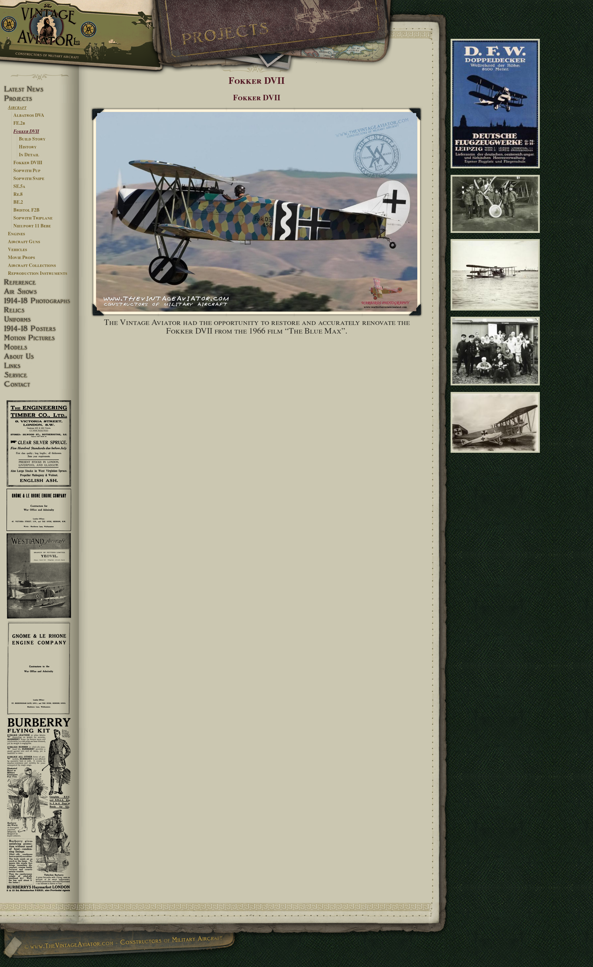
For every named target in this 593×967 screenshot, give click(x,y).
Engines (16, 233)
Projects (39, 98)
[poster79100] (496, 171)
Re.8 (18, 194)
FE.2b (19, 123)
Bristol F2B (26, 209)
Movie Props (21, 257)
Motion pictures (39, 337)
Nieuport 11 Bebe (32, 225)
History (28, 146)
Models (39, 347)
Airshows (39, 291)
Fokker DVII (26, 131)
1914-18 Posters (39, 328)
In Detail (29, 154)
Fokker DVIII (27, 162)
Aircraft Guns (24, 241)
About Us (39, 356)
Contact (39, 384)
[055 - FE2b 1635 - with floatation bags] (496, 313)
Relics (39, 310)
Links (39, 365)
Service (39, 375)
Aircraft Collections (32, 265)
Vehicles (17, 249)
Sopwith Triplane (33, 217)
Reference (39, 282)
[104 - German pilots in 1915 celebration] (496, 236)
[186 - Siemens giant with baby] (496, 455)
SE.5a (19, 186)
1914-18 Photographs (39, 300)
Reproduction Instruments (37, 273)
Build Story (32, 138)
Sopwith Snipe (28, 178)
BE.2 (18, 202)
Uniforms (39, 319)
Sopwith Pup (26, 170)
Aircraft (17, 107)
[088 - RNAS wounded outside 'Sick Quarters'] (496, 388)
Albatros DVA (28, 115)
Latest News (39, 89)
